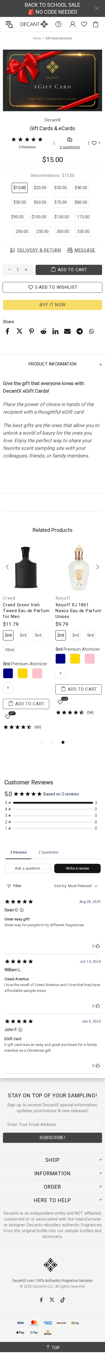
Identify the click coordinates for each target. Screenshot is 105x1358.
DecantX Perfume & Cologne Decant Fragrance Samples (23, 24)
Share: (9, 321)
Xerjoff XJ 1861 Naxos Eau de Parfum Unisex (78, 610)
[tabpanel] (26, 641)
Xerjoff (62, 598)
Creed (9, 598)
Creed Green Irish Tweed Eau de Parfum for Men (26, 610)
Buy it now (53, 304)
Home (37, 38)
